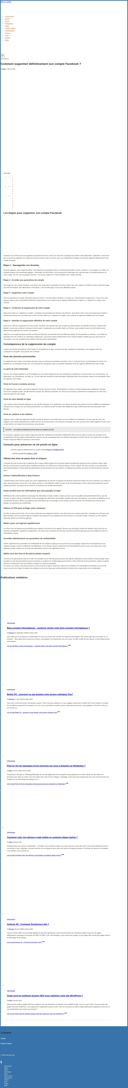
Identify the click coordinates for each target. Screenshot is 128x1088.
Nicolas (11, 633)
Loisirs (7, 21)
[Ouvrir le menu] (3, 56)
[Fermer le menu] (1, 1062)
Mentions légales (6, 1043)
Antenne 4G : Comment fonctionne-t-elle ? (28, 924)
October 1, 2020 (32, 453)
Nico (4, 69)
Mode (7, 40)
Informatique (9, 23)
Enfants (7, 38)
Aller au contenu (6, 2)
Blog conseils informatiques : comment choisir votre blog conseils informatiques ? (48, 628)
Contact (3, 1038)
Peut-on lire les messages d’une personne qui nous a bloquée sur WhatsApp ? (46, 766)
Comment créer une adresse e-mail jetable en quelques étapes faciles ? (42, 837)
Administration (9, 31)
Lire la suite (37, 646)
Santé (7, 26)
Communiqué (9, 16)
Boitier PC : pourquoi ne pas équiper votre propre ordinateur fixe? (40, 694)
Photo (7, 35)
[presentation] (58, 600)
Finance (7, 33)
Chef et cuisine (10, 28)
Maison (7, 19)
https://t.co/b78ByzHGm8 (55, 450)
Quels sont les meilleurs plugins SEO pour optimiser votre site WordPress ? (45, 995)
